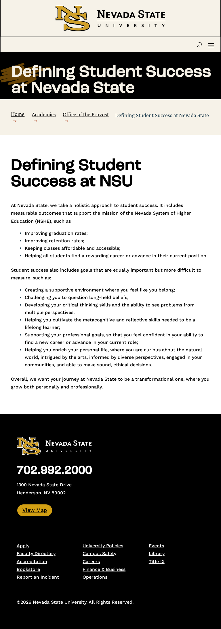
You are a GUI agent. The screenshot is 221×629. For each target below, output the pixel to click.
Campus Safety (99, 553)
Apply (23, 545)
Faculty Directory (36, 553)
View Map (34, 510)
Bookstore (28, 569)
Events (156, 545)
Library (157, 553)
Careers (91, 561)
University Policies (103, 545)
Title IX (157, 561)
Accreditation (32, 561)
